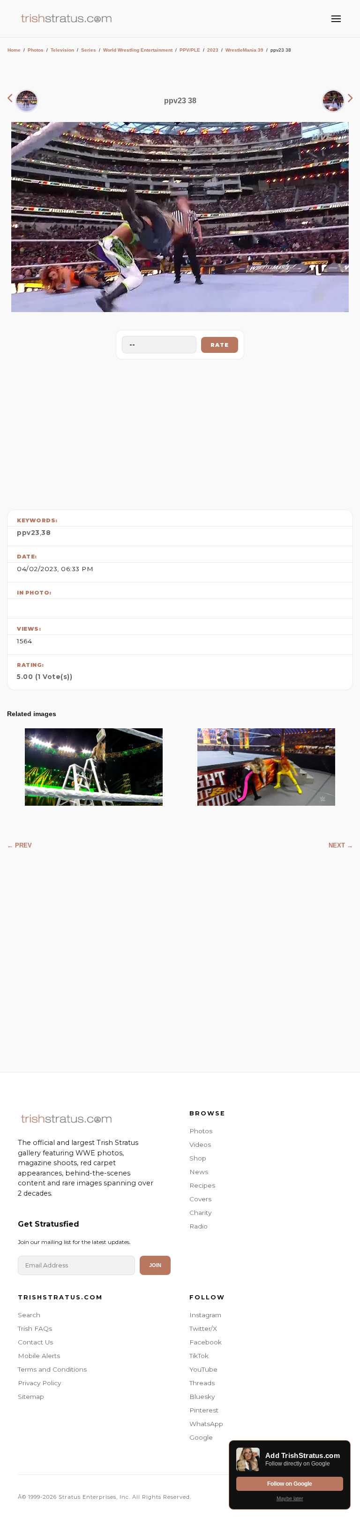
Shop (197, 1158)
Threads (202, 1383)
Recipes (202, 1185)
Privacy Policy (39, 1383)
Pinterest (203, 1410)
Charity (200, 1212)
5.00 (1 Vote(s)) (44, 676)
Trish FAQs (35, 1328)
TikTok (199, 1355)
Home (14, 50)
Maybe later (290, 1498)
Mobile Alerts (39, 1355)
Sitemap (31, 1396)
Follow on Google (289, 1484)
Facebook (205, 1342)
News (198, 1172)
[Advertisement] (180, 432)
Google (201, 1437)
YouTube (203, 1369)
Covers (200, 1199)
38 (46, 532)
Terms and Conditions (52, 1369)
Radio (198, 1226)
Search (29, 1315)
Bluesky (202, 1396)
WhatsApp (206, 1423)
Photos (36, 50)
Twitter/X (203, 1328)
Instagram (205, 1315)
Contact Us (35, 1342)
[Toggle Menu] (336, 18)
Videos (200, 1144)
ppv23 (28, 532)
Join (155, 1265)
